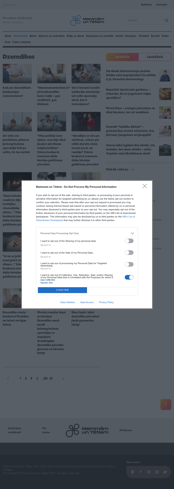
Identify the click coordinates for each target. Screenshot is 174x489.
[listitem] (87, 233)
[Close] (146, 187)
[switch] (129, 241)
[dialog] (87, 244)
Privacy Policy (106, 302)
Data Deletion (67, 302)
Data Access (87, 302)
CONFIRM (62, 290)
